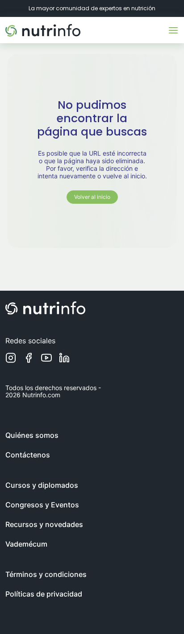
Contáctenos (27, 454)
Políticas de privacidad (43, 593)
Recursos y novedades (44, 524)
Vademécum (26, 543)
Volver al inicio (92, 196)
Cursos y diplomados (41, 485)
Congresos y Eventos (42, 504)
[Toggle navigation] (173, 30)
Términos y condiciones (46, 574)
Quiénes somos (32, 435)
